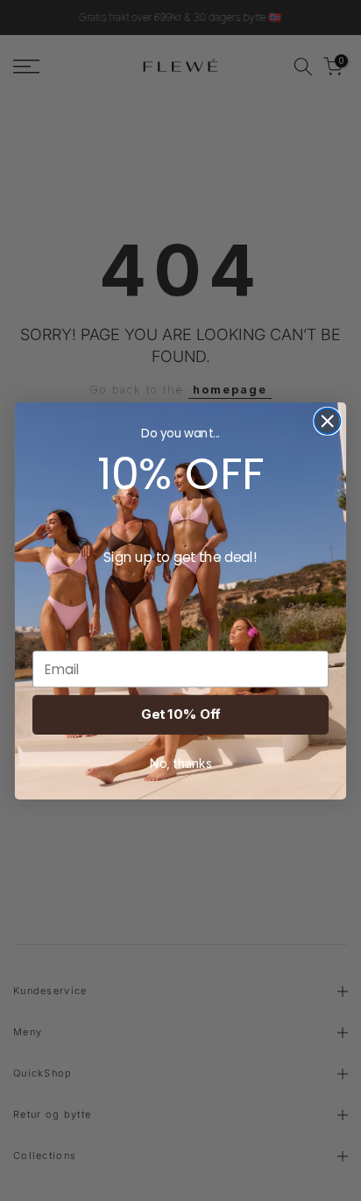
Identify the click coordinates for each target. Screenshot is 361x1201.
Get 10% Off (180, 714)
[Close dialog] (327, 420)
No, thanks (181, 763)
